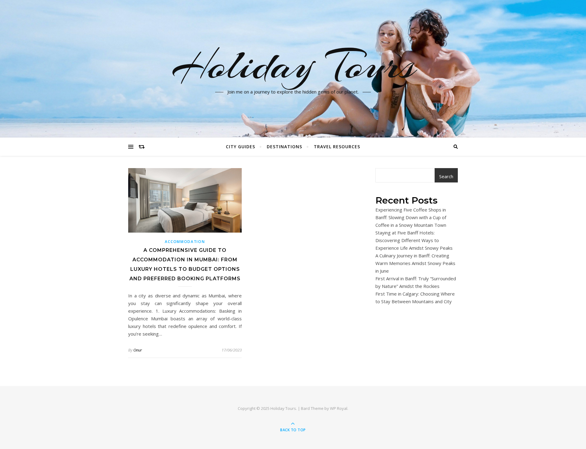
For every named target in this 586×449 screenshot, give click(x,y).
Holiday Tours (293, 65)
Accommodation (185, 241)
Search (446, 176)
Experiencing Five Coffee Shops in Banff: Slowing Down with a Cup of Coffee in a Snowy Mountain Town (410, 217)
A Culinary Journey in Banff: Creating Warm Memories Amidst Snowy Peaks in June (415, 263)
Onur (137, 350)
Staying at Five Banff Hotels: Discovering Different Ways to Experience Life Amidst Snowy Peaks (414, 240)
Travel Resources (337, 146)
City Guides (240, 146)
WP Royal (338, 408)
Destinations (284, 146)
